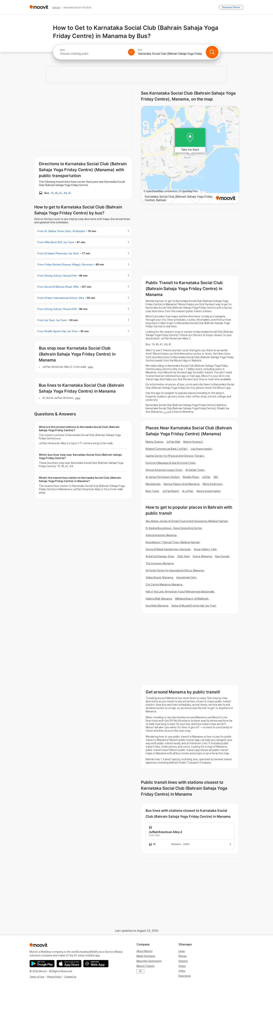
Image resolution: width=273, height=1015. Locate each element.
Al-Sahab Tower (194, 469)
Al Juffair (187, 491)
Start (62, 50)
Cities (181, 970)
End (140, 50)
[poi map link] (190, 155)
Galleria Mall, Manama (159, 598)
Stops (182, 966)
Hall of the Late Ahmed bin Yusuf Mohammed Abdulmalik (180, 591)
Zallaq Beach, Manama (159, 577)
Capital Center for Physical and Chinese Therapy (175, 455)
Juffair (206, 477)
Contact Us (70, 976)
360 (215, 477)
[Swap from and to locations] (131, 52)
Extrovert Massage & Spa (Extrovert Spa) (170, 462)
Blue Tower (152, 491)
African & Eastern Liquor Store (164, 469)
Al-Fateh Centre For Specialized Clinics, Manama (175, 570)
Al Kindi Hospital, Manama (161, 535)
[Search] (212, 52)
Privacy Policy (54, 976)
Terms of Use (37, 976)
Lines (181, 951)
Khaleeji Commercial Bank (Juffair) (166, 448)
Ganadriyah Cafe (186, 577)
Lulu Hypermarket (201, 448)
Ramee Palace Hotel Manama (181, 484)
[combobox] (92, 54)
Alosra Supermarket (208, 491)
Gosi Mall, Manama (157, 605)
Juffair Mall (173, 441)
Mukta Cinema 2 (193, 441)
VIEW (90, 366)
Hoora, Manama (202, 556)
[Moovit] (39, 7)
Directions (184, 975)
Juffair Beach (170, 491)
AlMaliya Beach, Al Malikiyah (191, 598)
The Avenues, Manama (159, 563)
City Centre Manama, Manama (164, 584)
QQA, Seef (183, 556)
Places (182, 956)
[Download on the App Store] (69, 963)
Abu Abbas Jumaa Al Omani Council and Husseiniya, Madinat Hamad (187, 521)
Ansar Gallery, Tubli (205, 549)
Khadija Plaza (191, 477)
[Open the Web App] (95, 963)
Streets (183, 961)
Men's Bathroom (212, 484)
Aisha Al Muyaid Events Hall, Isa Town (193, 605)
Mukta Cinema (154, 441)
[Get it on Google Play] (42, 963)
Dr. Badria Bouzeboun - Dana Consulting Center (174, 528)
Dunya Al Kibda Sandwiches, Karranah (168, 549)
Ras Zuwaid (222, 556)
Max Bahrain (153, 484)
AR (140, 971)
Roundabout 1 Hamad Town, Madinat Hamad (172, 542)
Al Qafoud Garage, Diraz (160, 556)
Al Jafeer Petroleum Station (163, 477)
